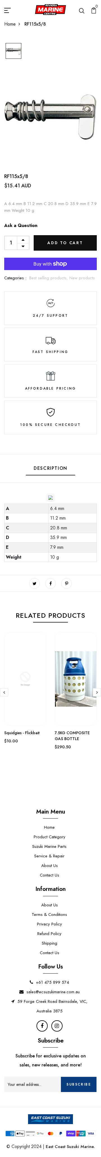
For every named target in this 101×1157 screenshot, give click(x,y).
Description (50, 468)
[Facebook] (42, 1026)
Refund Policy (49, 934)
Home (10, 24)
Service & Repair (49, 856)
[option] (13, 51)
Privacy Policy (49, 924)
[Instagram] (57, 1026)
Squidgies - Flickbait (22, 733)
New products (82, 278)
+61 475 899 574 (52, 982)
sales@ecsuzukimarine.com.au (53, 992)
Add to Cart (65, 243)
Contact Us (49, 875)
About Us (49, 865)
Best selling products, (49, 278)
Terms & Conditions (49, 914)
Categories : (15, 278)
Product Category (49, 837)
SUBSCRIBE (78, 1084)
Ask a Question (20, 225)
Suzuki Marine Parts (49, 846)
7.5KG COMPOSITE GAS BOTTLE (72, 736)
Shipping (49, 943)
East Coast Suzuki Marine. (70, 1146)
